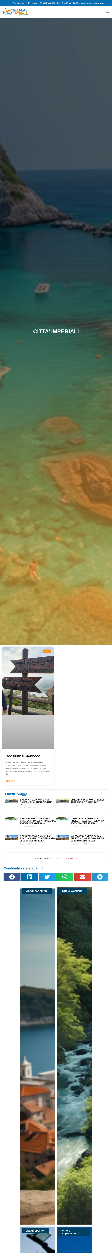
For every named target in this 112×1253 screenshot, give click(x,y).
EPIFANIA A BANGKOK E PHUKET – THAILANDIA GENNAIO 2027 (88, 801)
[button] (107, 12)
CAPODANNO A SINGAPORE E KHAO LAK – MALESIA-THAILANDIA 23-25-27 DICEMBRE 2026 (38, 820)
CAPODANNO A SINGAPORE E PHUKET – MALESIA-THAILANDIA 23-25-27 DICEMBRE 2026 (87, 820)
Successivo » (70, 858)
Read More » (11, 781)
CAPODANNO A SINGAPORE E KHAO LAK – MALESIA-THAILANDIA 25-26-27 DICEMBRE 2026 (38, 838)
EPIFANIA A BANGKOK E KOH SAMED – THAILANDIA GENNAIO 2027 (36, 802)
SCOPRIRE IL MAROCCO (23, 756)
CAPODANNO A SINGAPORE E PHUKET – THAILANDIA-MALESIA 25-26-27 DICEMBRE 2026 (87, 838)
